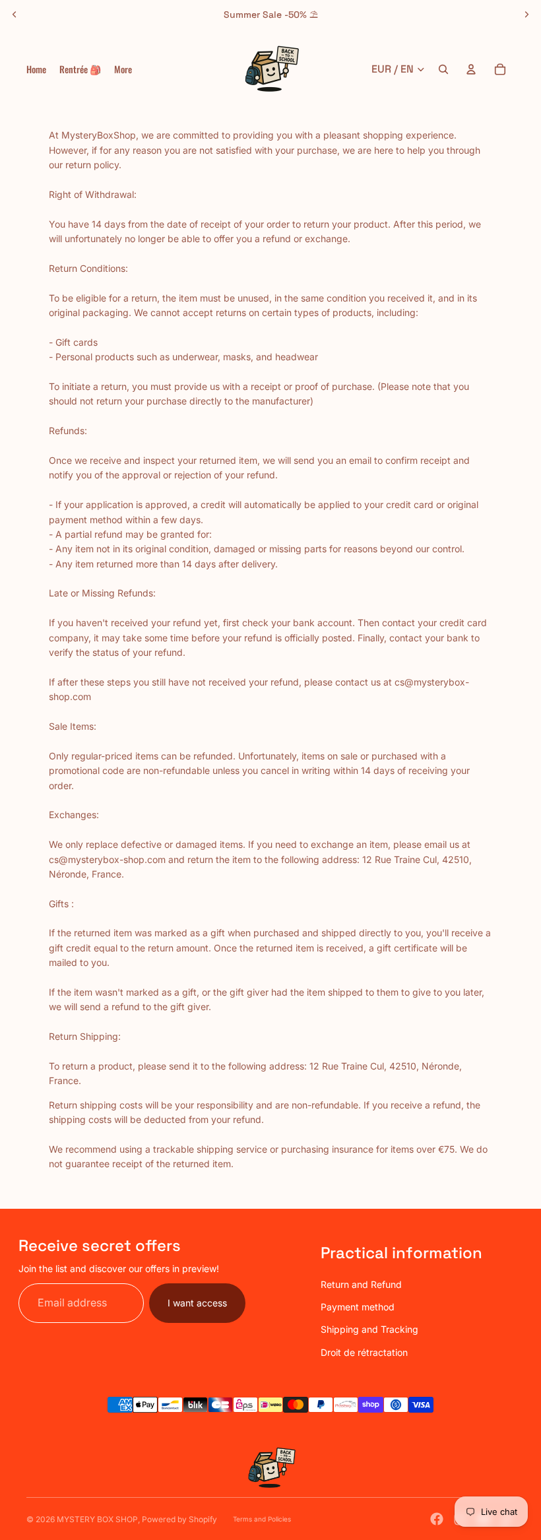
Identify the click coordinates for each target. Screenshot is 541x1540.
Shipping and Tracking (369, 1329)
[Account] (471, 69)
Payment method (358, 1306)
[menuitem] (123, 69)
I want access (197, 1302)
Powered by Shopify (179, 1519)
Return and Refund (361, 1284)
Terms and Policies (262, 1519)
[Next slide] (526, 14)
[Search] (443, 69)
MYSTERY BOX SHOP (97, 1519)
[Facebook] (437, 1519)
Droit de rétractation (364, 1352)
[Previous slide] (14, 14)
